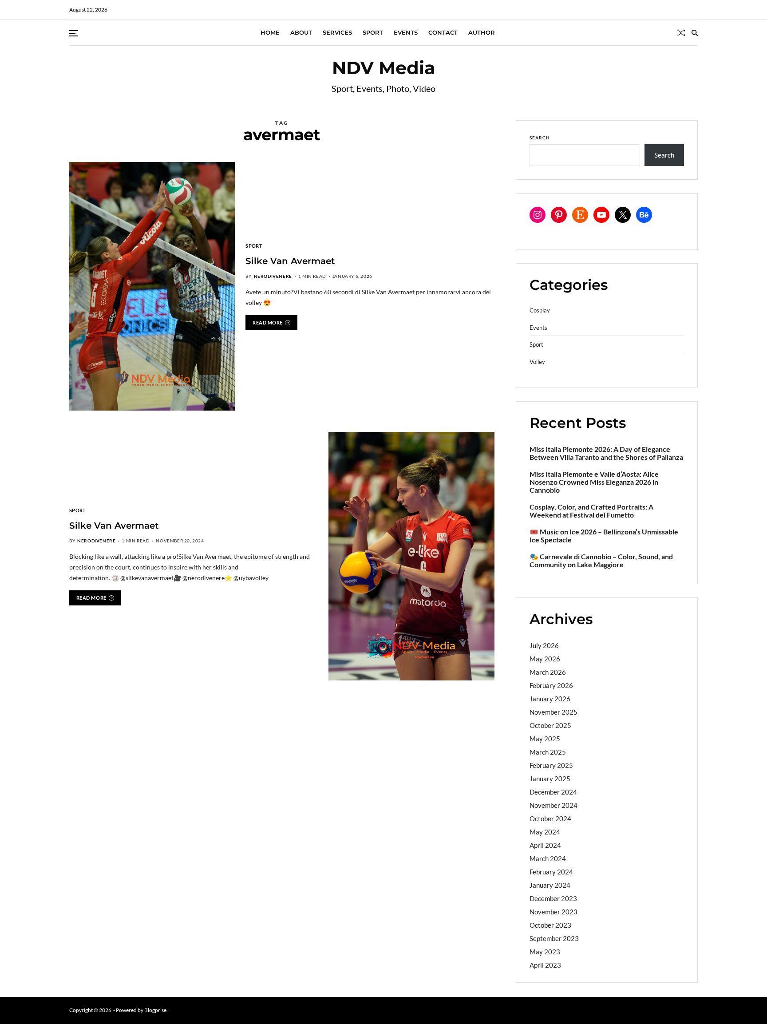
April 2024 (545, 845)
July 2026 (544, 645)
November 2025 (553, 712)
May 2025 (545, 739)
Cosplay (540, 310)
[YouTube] (601, 215)
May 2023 (545, 952)
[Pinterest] (559, 215)
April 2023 (545, 965)
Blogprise (155, 1010)
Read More (268, 322)
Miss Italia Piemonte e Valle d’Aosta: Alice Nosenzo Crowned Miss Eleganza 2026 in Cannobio (594, 482)
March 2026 (548, 672)
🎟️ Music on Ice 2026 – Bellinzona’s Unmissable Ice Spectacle (604, 536)
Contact (443, 32)
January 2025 (550, 779)
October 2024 (550, 818)
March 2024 (548, 858)
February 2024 (551, 872)
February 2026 (551, 685)
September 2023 (554, 938)
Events (406, 32)
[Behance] (644, 215)
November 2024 (553, 805)
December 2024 (553, 792)
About (301, 32)
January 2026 (550, 699)
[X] (623, 215)
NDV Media (383, 68)
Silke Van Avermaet (290, 261)
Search (540, 137)
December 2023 (553, 898)
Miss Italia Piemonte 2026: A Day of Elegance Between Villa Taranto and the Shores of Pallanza (606, 453)
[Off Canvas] (73, 33)
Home (270, 32)
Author (481, 32)
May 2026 (545, 659)
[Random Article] (681, 33)
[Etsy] (580, 215)
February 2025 (551, 765)
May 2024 (545, 832)
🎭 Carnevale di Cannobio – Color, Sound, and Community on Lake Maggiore (601, 561)
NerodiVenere (273, 276)
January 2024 (550, 885)
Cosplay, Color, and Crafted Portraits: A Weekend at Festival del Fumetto (591, 511)
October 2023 (550, 925)
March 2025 (548, 752)
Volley (537, 362)
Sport (373, 32)
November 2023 (553, 912)
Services (337, 32)
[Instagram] (538, 215)
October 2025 (550, 725)
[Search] (695, 33)
